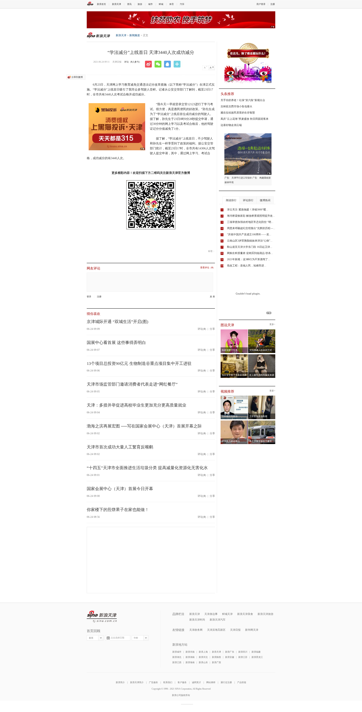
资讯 (129, 4)
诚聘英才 (196, 682)
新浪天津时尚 (197, 619)
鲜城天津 (227, 614)
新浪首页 (101, 4)
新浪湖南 (190, 657)
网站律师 (210, 682)
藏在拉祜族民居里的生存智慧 (238, 112)
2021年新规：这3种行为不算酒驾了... (248, 259)
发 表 (212, 296)
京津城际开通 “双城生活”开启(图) (117, 321)
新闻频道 (134, 35)
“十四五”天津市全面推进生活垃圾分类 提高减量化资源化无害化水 (147, 467)
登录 (89, 296)
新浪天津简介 (137, 682)
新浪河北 (203, 657)
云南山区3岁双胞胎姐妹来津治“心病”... (249, 240)
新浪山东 (203, 662)
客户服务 (182, 682)
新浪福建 (256, 652)
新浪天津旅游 (265, 614)
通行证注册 (226, 682)
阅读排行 (231, 200)
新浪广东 (229, 652)
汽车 (182, 4)
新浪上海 (203, 652)
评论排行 (248, 200)
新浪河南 (190, 652)
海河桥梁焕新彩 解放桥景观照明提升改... (251, 215)
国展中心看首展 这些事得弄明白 (116, 342)
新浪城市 (176, 652)
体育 (171, 4)
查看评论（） (207, 267)
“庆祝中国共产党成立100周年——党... (249, 234)
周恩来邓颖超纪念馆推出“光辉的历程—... (251, 228)
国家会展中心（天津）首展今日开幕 (120, 488)
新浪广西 (216, 662)
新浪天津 (116, 4)
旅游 (140, 4)
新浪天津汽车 (217, 619)
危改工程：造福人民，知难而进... (246, 265)
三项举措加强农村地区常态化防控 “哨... (250, 222)
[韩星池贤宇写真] (234, 330)
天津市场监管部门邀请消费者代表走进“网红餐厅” (132, 384)
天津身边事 (211, 614)
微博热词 (265, 200)
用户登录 (260, 4)
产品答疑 (241, 682)
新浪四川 (242, 652)
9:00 (136, 638)
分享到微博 (77, 77)
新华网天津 (251, 629)
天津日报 (235, 629)
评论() (202, 329)
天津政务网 (195, 629)
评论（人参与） (132, 62)
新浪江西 (176, 662)
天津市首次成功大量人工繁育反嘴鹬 (120, 447)
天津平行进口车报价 (242, 177)
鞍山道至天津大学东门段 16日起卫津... (249, 247)
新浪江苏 (242, 657)
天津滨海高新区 (216, 629)
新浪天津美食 (245, 614)
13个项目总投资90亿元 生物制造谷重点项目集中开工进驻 (139, 363)
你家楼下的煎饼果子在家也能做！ (118, 509)
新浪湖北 (176, 657)
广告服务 (153, 682)
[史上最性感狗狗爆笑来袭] (261, 355)
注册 (272, 4)
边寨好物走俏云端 (231, 125)
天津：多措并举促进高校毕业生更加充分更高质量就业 (136, 405)
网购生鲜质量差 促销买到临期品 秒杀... (250, 253)
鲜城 (161, 4)
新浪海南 (190, 662)
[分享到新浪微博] (149, 64)
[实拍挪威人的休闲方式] (261, 330)
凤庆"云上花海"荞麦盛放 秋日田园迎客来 (244, 118)
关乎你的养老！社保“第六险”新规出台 (243, 100)
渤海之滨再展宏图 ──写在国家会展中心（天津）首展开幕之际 (144, 426)
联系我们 (167, 682)
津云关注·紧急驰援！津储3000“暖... (247, 209)
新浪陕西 (216, 657)
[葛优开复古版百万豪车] (261, 421)
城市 (150, 4)
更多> (272, 324)
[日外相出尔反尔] (234, 396)
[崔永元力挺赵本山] (234, 421)
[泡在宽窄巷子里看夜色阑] (234, 355)
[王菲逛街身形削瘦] (261, 396)
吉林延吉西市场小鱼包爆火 (236, 106)
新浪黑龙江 (257, 657)
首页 (91, 638)
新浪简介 (120, 682)
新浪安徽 (229, 657)
